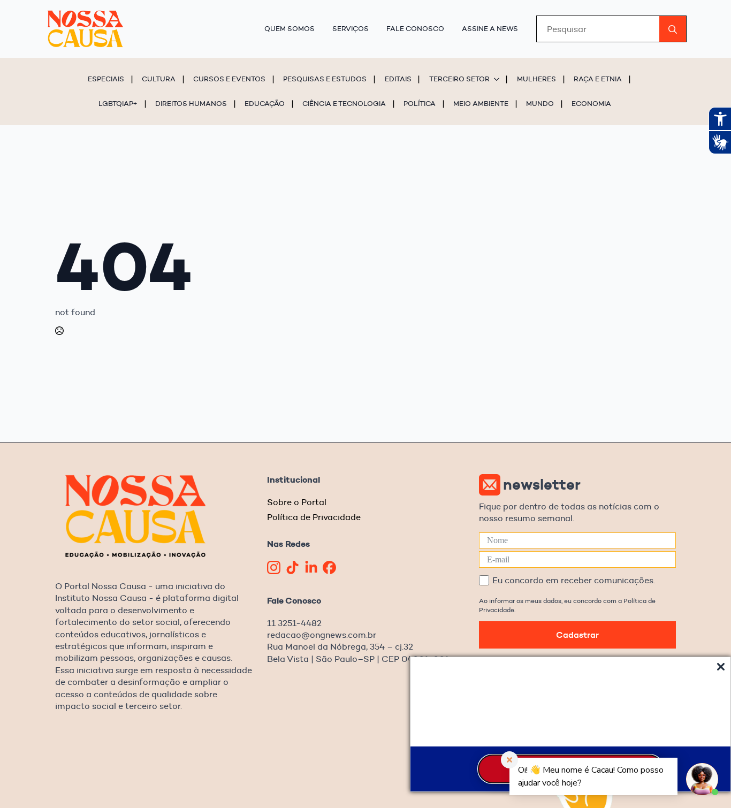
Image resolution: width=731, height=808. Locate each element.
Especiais (106, 78)
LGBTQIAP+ (118, 103)
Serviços (350, 28)
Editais (398, 78)
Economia (591, 103)
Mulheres (536, 78)
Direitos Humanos (191, 103)
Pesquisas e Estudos (325, 78)
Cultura (159, 78)
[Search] (672, 29)
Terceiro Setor (459, 78)
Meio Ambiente (480, 103)
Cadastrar (577, 634)
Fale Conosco (415, 28)
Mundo (540, 103)
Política (419, 103)
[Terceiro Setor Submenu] (498, 79)
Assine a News (490, 28)
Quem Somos (289, 28)
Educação (265, 103)
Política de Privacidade (314, 517)
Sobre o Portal (296, 502)
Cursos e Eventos (229, 78)
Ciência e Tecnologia (344, 103)
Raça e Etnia (598, 78)
